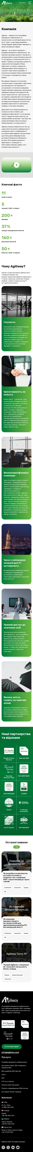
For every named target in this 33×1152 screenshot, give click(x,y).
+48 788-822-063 (8, 1115)
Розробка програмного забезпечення (14, 1062)
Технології (17, 887)
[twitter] (8, 1147)
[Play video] (16, 165)
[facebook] (3, 1147)
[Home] (16, 1000)
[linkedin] (13, 1147)
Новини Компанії (17, 975)
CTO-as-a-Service (8, 1081)
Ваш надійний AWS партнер (11, 1071)
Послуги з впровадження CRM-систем (15, 1088)
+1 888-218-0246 (8, 1107)
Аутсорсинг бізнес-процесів (11, 1092)
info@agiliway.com (10, 1052)
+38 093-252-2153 (8, 1124)
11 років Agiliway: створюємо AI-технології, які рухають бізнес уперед (16, 967)
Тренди (25, 887)
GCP (3, 1078)
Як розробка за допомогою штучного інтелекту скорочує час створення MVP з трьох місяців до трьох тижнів (16, 877)
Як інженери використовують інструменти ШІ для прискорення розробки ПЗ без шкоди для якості (15, 923)
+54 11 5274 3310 (7, 1132)
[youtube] (18, 1147)
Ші (5, 891)
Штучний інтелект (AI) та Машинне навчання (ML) (14, 1067)
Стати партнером (12, 1047)
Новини (6, 975)
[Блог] (16, 847)
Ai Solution (7, 887)
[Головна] (7, 3)
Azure (4, 1074)
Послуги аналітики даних (10, 1085)
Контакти (22, 3)
